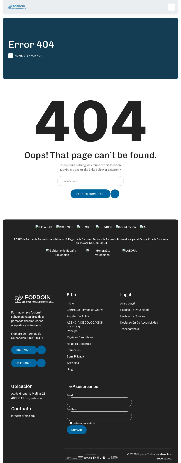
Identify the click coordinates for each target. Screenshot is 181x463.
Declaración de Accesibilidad (139, 322)
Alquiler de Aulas (78, 316)
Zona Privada (75, 356)
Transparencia (129, 329)
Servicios (73, 363)
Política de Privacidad (134, 310)
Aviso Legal (127, 303)
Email (70, 395)
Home (19, 55)
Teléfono (72, 409)
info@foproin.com (23, 416)
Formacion (74, 350)
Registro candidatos (80, 337)
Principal (72, 331)
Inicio (70, 303)
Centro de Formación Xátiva (85, 310)
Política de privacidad (108, 423)
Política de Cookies (132, 316)
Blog (70, 369)
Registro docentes (79, 343)
